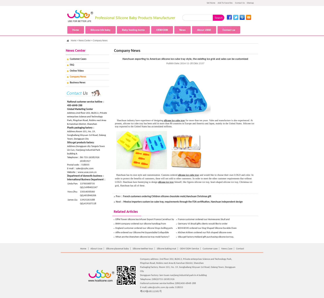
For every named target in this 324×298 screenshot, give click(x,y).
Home (73, 40)
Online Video (77, 71)
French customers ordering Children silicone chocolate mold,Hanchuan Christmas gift (167, 196)
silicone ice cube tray (174, 120)
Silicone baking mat (166, 248)
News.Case (226, 248)
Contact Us (240, 3)
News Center (85, 40)
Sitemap (250, 3)
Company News (100, 40)
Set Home (211, 3)
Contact (240, 248)
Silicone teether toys (143, 248)
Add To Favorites (225, 3)
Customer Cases (78, 59)
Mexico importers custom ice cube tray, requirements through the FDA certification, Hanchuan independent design (183, 202)
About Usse (96, 248)
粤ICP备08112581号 (151, 291)
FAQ (72, 65)
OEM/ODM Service (189, 248)
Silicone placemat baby (117, 248)
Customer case (210, 248)
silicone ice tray (166, 182)
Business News (77, 82)
